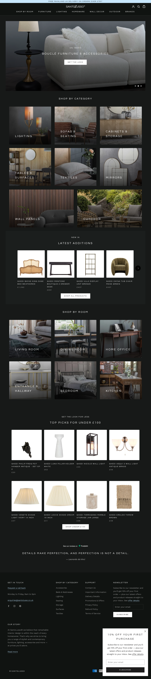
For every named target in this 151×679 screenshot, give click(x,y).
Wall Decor (97, 12)
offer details (137, 654)
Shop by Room (24, 12)
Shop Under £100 (75, 527)
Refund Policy (91, 609)
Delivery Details (92, 596)
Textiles (59, 613)
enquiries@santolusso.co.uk (20, 600)
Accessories (61, 588)
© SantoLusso (17, 671)
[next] (138, 268)
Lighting (61, 12)
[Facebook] (9, 605)
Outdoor (114, 12)
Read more (13, 652)
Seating (59, 601)
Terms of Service (92, 613)
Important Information (95, 592)
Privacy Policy (91, 605)
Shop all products (75, 296)
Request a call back (17, 588)
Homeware (78, 12)
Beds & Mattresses (64, 592)
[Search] (138, 6)
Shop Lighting (89, 62)
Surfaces (60, 609)
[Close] (145, 631)
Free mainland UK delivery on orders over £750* (75, 1)
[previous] (13, 268)
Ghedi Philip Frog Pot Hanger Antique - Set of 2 (26, 466)
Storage (59, 605)
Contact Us (90, 588)
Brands (130, 12)
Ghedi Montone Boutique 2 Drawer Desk (58, 284)
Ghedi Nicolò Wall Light (91, 464)
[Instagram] (14, 605)
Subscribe (125, 670)
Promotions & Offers (94, 601)
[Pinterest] (20, 605)
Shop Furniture (62, 62)
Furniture (44, 12)
